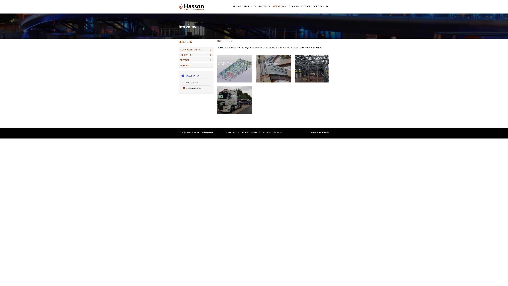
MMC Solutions (323, 132)
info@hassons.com (193, 88)
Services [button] (279, 6)
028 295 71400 (191, 83)
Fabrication (186, 55)
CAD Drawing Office (190, 50)
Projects (264, 6)
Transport (185, 65)
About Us (249, 6)
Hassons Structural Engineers (201, 132)
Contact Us (320, 6)
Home (237, 6)
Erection (185, 60)
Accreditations (299, 6)
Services (253, 132)
